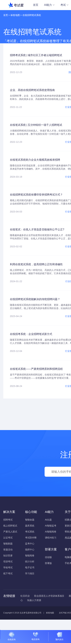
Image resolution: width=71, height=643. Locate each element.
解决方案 (9, 512)
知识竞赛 (8, 555)
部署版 (48, 563)
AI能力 (48, 4)
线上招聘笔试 (10, 525)
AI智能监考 (50, 525)
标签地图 (15, 15)
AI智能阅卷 (50, 531)
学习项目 (29, 573)
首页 (35, 4)
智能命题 (29, 519)
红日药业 (25, 596)
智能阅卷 (29, 555)
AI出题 (48, 519)
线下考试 (8, 573)
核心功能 (31, 512)
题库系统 (29, 525)
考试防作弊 (31, 537)
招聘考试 (8, 519)
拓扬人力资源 (34, 600)
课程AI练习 (50, 537)
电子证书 (29, 567)
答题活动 (8, 549)
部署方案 (51, 549)
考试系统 (29, 531)
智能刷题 (8, 543)
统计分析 (29, 561)
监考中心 (29, 543)
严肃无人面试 (10, 531)
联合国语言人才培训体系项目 (49, 596)
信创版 (48, 557)
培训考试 (8, 561)
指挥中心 (29, 549)
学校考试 (8, 567)
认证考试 (8, 537)
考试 (63, 4)
